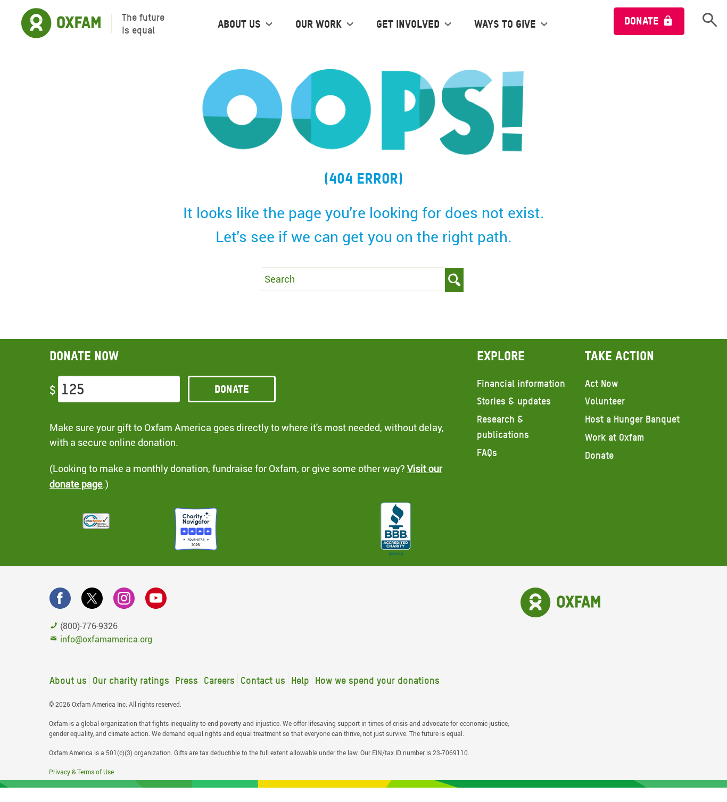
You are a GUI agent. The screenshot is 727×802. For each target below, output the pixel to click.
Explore (501, 355)
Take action (619, 355)
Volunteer (605, 401)
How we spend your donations (377, 680)
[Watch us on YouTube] (156, 598)
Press (186, 680)
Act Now (601, 383)
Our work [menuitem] (318, 24)
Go (454, 280)
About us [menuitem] (239, 24)
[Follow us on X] (92, 598)
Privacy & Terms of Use (81, 771)
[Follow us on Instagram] (124, 598)
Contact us (263, 680)
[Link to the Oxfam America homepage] (56, 23)
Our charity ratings (131, 680)
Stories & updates (514, 401)
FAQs (487, 452)
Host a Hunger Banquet (632, 419)
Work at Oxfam (614, 437)
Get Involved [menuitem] (408, 24)
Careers (219, 680)
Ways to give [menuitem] (505, 24)
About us (68, 680)
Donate (641, 20)
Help (300, 680)
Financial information (521, 383)
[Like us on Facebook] (60, 598)
